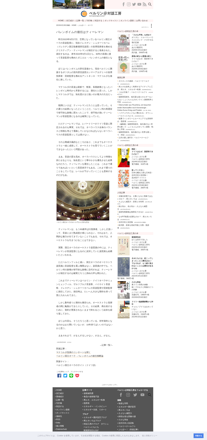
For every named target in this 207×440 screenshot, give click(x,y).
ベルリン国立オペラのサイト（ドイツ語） (76, 365)
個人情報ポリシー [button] (149, 436)
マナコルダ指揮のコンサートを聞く (73, 352)
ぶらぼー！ (82, 25)
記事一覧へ (107, 345)
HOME (74, 25)
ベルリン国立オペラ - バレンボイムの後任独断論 (79, 356)
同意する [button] (198, 436)
